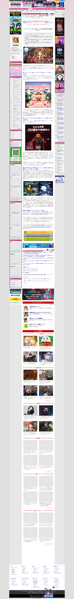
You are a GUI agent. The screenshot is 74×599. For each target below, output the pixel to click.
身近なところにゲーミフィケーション (17, 121)
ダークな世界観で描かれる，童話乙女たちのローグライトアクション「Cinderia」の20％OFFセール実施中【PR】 (46, 417)
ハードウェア (43, 8)
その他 (55, 586)
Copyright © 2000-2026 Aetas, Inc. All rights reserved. (37, 596)
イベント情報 (56, 580)
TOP (11, 8)
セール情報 (27, 10)
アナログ (51, 8)
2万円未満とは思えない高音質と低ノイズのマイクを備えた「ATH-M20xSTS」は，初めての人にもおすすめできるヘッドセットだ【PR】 (30, 418)
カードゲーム (56, 582)
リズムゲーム (56, 585)
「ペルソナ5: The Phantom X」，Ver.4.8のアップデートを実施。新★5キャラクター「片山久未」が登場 (46, 363)
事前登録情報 (35, 581)
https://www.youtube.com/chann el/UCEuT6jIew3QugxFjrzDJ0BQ (37, 227)
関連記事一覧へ (52, 251)
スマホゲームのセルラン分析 (17, 92)
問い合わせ (26, 0)
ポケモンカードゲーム (60, 172)
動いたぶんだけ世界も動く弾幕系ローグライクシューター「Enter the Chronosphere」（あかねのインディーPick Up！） (46, 467)
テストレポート (46, 580)
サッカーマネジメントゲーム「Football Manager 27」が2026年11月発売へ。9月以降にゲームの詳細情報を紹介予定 (60, 132)
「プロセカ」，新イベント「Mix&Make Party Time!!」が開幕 (29, 347)
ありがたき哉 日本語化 (16, 118)
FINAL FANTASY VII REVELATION (60, 151)
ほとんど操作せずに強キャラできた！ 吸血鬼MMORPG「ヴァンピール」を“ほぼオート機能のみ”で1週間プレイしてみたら (16, 213)
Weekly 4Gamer (15, 80)
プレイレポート (35, 568)
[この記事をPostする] (47, 13)
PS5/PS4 (22, 8)
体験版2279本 (18, 6)
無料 (25, 280)
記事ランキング (14, 574)
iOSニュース (11, 10)
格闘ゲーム (56, 581)
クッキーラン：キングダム (15, 43)
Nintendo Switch (13, 578)
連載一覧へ (19, 128)
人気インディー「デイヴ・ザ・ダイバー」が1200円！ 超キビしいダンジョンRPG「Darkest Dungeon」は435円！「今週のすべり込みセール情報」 (30, 467)
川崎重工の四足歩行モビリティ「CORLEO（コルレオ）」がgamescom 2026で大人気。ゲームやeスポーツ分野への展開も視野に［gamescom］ (60, 109)
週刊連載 (13, 572)
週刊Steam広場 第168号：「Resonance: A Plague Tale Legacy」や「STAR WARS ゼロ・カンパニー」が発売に (30, 381)
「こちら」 (42, 592)
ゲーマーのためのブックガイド (17, 103)
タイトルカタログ (25, 573)
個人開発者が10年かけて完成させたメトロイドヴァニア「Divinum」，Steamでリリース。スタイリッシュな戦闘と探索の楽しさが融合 (60, 104)
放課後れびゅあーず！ (16, 124)
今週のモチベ (15, 82)
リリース (47, 280)
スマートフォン (35, 578)
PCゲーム (13, 141)
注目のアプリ (32, 10)
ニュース (25, 282)
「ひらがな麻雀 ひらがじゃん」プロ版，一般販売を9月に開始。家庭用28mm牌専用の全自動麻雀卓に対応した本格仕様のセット (60, 128)
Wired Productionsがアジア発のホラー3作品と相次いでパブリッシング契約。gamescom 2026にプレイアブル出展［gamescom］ (46, 397)
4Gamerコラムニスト (16, 111)
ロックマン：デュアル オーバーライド (60, 164)
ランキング (62, 0)
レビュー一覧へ (49, 508)
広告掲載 (43, 595)
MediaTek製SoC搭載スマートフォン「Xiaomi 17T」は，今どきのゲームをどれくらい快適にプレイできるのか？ (30, 503)
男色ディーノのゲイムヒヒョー (17, 90)
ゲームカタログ (57, 587)
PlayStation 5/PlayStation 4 (15, 144)
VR (38, 8)
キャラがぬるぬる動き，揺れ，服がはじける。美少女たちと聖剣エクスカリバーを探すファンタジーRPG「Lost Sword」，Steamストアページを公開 (60, 95)
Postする (49, 13)
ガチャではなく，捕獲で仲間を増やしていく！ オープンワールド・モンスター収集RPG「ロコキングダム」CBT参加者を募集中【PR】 (30, 434)
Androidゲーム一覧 (53, 10)
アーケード (55, 578)
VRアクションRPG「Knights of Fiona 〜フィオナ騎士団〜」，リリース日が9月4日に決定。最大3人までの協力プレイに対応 (60, 137)
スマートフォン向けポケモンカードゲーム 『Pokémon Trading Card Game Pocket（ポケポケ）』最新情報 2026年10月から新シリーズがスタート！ (46, 348)
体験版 (13, 57)
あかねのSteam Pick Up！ (16, 126)
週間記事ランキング (15, 131)
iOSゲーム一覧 (47, 10)
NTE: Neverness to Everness (60, 155)
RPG (42, 278)
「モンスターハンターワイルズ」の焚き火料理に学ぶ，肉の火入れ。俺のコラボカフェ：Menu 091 (46, 452)
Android (42, 280)
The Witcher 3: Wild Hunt (60, 160)
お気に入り (53, 0)
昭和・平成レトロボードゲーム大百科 (17, 109)
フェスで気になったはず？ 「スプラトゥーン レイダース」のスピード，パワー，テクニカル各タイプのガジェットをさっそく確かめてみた (16, 225)
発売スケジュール (25, 572)
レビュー (13, 568)
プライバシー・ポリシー (37, 595)
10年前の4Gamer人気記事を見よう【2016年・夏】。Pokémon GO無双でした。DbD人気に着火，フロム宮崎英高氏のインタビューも (16, 199)
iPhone (38, 278)
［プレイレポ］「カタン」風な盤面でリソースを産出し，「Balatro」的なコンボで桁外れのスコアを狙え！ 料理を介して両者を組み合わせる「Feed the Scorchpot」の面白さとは (46, 488)
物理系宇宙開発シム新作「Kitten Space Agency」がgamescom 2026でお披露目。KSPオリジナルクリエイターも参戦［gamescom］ (46, 382)
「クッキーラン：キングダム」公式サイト (39, 232)
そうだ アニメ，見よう (16, 100)
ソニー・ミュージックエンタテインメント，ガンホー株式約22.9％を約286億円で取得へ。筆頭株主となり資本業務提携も (60, 100)
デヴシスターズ (14, 47)
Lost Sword (58, 145)
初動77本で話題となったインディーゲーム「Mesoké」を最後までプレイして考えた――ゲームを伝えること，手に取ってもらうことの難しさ (16, 237)
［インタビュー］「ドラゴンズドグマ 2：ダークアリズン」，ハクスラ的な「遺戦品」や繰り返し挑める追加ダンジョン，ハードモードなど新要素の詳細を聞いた (15, 276)
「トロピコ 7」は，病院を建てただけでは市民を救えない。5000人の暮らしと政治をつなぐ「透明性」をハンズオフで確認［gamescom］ (60, 123)
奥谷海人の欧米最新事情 (16, 78)
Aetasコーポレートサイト (15, 286)
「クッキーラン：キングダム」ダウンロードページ (39, 235)
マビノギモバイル (59, 167)
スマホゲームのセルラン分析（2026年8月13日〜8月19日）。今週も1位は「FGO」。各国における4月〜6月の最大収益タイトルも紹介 (60, 118)
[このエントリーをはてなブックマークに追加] (53, 14)
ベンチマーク (46, 585)
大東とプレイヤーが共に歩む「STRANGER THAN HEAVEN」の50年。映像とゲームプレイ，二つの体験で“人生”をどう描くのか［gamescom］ (46, 540)
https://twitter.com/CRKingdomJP (38, 225)
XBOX (18, 8)
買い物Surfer (14, 116)
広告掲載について (14, 284)
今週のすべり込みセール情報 (17, 95)
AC (47, 8)
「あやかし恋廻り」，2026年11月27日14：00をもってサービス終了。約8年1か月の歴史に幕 (60, 114)
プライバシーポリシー (15, 280)
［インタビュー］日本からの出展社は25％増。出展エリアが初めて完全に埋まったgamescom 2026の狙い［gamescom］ (15, 251)
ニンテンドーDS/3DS (25, 578)
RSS (10, 0)
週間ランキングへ (61, 139)
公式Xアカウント (14, 0)
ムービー (42, 10)
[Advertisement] (38, 556)
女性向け (34, 8)
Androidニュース (17, 10)
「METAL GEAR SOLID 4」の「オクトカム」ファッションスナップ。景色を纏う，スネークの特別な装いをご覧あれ (15, 174)
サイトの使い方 (21, 0)
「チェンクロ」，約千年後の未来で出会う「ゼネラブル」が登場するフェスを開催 (30, 363)
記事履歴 (57, 0)
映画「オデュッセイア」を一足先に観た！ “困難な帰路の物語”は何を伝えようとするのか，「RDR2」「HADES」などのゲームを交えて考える (15, 186)
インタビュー (37, 10)
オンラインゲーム (15, 567)
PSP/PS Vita (56, 566)
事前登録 (22, 10)
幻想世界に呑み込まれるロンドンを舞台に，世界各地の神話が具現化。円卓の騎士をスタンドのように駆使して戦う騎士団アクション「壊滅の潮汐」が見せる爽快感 (46, 504)
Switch (26, 8)
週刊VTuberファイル (16, 87)
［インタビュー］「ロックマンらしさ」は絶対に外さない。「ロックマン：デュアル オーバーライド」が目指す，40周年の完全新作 (15, 263)
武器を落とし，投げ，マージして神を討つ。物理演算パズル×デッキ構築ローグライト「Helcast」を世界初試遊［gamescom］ (30, 397)
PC (14, 8)
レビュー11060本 (13, 6)
